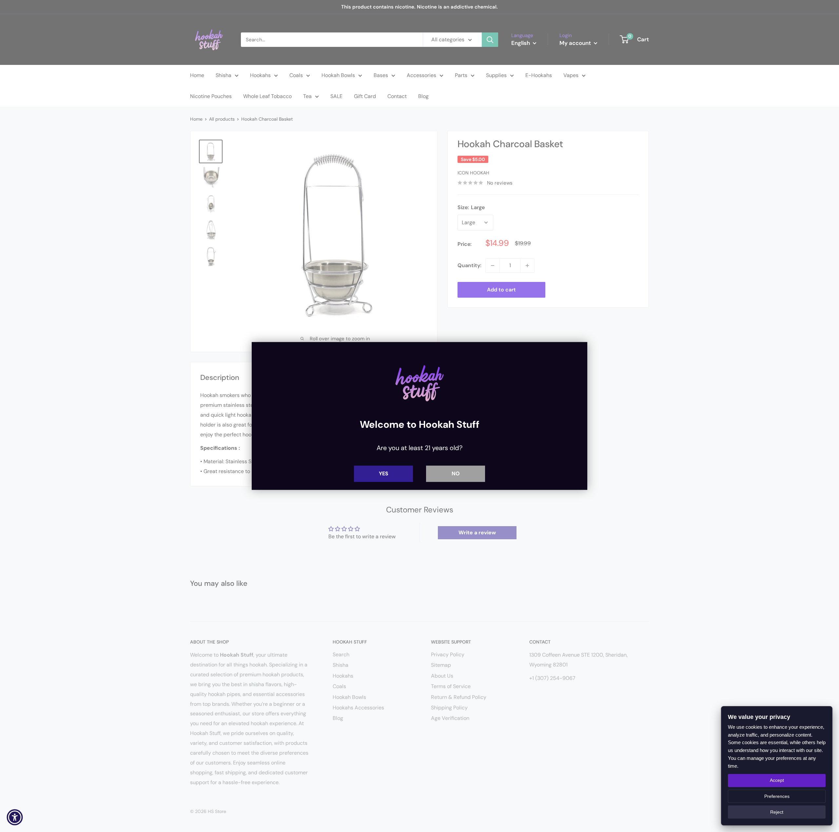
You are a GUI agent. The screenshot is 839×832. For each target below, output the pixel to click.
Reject (776, 812)
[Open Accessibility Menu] (15, 817)
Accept (777, 780)
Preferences (777, 796)
